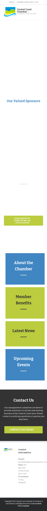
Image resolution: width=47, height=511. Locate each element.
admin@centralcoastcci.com (27, 2)
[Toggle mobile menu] (42, 10)
